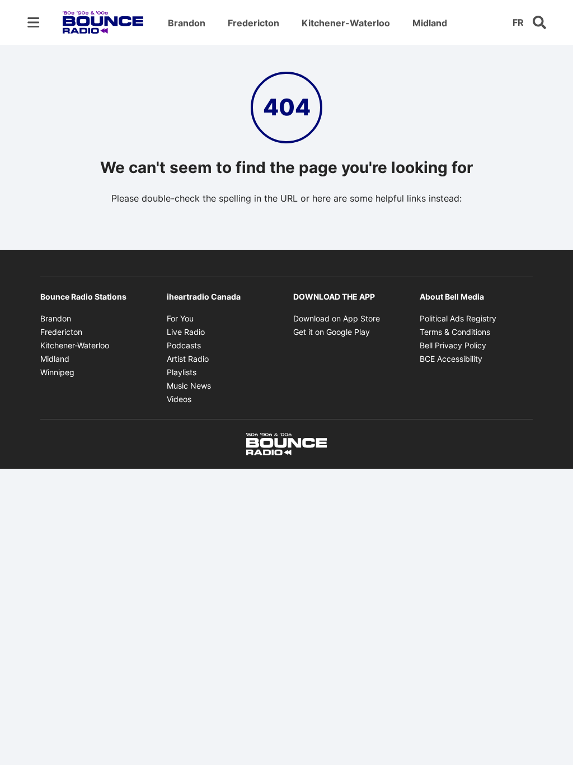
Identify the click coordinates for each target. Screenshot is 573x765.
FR (518, 22)
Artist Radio (188, 358)
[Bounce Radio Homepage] (103, 22)
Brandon (186, 23)
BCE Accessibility (451, 358)
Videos (179, 399)
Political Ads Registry (458, 318)
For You (180, 318)
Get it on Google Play (331, 332)
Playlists (181, 372)
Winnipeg (57, 372)
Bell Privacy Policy (453, 345)
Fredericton (253, 23)
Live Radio (186, 332)
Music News (189, 385)
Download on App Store (336, 318)
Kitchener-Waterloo (346, 23)
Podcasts (184, 345)
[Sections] (33, 22)
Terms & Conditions (455, 332)
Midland (429, 23)
